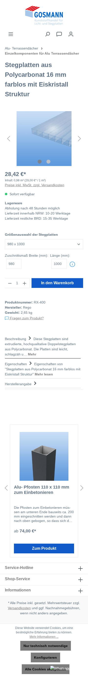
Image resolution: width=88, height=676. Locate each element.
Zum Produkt (44, 548)
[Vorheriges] (8, 139)
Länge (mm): (60, 255)
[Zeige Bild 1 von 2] (40, 162)
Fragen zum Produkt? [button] (26, 318)
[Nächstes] (79, 139)
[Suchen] (47, 34)
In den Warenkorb (57, 283)
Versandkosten (19, 608)
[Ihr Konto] (71, 34)
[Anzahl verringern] (10, 283)
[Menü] (11, 34)
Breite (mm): (26, 255)
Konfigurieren (45, 657)
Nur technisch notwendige (45, 646)
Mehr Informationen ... (44, 636)
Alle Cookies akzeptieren (45, 669)
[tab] (43, 346)
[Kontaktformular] (59, 34)
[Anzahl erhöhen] (25, 283)
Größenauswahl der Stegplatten (31, 234)
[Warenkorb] (80, 32)
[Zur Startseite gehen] (44, 15)
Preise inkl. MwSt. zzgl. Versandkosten (34, 185)
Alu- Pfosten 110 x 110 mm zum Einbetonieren (41, 490)
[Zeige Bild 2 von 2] (48, 162)
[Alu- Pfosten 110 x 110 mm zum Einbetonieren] (44, 456)
